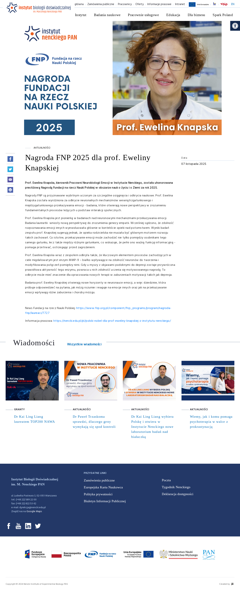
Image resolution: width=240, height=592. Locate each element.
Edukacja (173, 15)
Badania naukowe (107, 15)
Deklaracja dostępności (177, 494)
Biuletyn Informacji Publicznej (105, 501)
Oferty (139, 4)
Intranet (180, 4)
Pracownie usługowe (143, 15)
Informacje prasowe (159, 4)
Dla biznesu (196, 15)
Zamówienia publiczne (100, 4)
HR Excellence (216, 4)
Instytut (80, 15)
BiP (223, 6)
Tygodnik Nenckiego (176, 487)
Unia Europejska (199, 6)
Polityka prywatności (98, 494)
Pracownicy (125, 4)
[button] (235, 26)
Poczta (166, 480)
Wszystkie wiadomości (84, 344)
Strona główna (75, 4)
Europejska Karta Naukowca (103, 487)
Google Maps (34, 511)
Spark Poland (223, 15)
